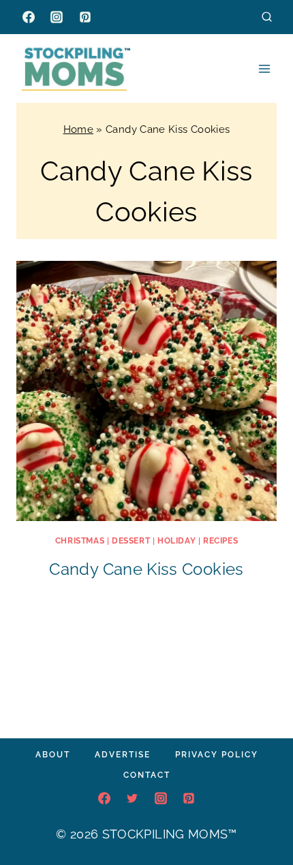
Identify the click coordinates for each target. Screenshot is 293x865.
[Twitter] (132, 798)
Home (78, 129)
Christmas (79, 541)
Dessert (131, 541)
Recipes (220, 541)
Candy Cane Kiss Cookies (146, 569)
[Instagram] (56, 17)
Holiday (176, 541)
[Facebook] (28, 17)
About (52, 754)
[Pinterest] (85, 17)
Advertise (123, 754)
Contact (146, 775)
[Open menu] (264, 68)
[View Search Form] (267, 17)
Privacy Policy (216, 754)
